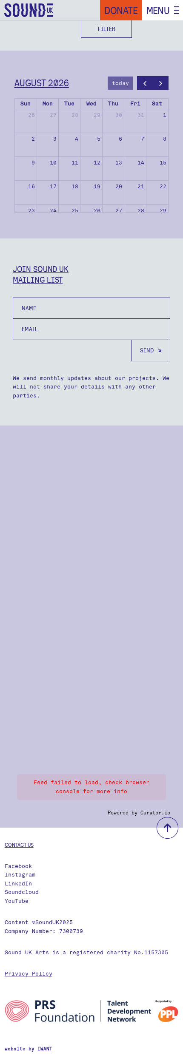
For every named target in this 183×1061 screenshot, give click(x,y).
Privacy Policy (28, 973)
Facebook (18, 866)
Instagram (20, 874)
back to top (167, 828)
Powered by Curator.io (139, 813)
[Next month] (160, 83)
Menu (158, 10)
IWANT (44, 1049)
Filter (106, 29)
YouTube (17, 901)
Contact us (19, 844)
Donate (121, 10)
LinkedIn (18, 883)
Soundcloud (22, 892)
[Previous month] (145, 83)
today (120, 83)
